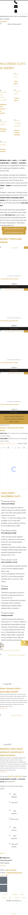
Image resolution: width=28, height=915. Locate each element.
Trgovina (24, 644)
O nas (4, 898)
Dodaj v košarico (14, 286)
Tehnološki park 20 (6, 860)
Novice (22, 894)
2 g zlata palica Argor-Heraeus (9, 320)
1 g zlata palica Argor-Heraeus (9, 279)
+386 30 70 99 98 (10, 870)
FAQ (10, 898)
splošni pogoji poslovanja (14, 903)
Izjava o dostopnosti (14, 906)
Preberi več (3, 708)
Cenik (24, 898)
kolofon (14, 911)
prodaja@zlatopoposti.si (14, 873)
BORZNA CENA (5, 443)
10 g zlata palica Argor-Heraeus (9, 404)
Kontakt (16, 898)
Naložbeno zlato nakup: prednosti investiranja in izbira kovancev (12, 752)
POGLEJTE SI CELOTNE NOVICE (10, 650)
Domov (5, 894)
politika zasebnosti (14, 908)
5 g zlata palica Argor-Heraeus (9, 362)
